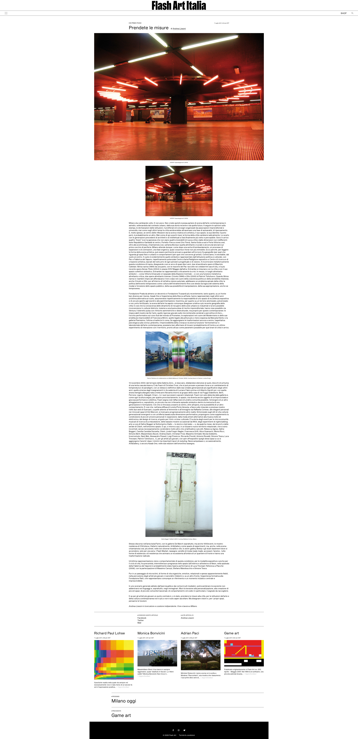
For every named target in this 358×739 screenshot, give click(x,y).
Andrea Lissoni (179, 28)
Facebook (142, 618)
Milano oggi (124, 700)
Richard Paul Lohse (109, 633)
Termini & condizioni (187, 735)
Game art (231, 633)
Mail (139, 623)
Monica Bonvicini (151, 633)
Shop (344, 13)
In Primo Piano (135, 23)
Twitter (141, 620)
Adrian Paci (190, 633)
